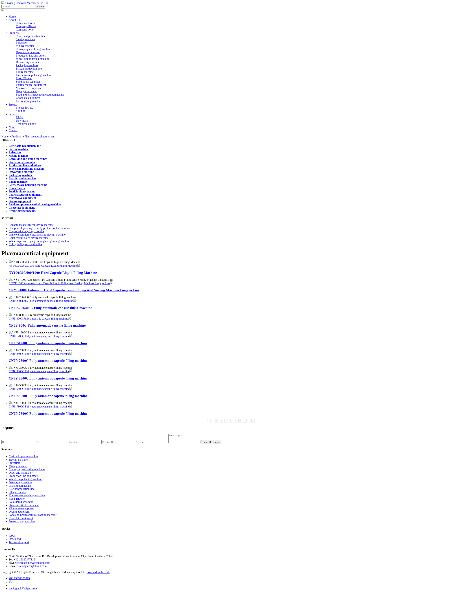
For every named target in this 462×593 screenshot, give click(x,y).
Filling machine (25, 71)
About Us (14, 19)
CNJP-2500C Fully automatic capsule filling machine (39, 353)
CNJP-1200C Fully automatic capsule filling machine (39, 336)
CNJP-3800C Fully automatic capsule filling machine (39, 371)
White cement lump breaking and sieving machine (37, 234)
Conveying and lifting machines (34, 49)
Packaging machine (27, 65)
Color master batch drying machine (29, 237)
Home (12, 16)
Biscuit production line (29, 68)
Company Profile (25, 23)
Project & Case (24, 107)
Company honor (25, 29)
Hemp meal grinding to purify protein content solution (39, 228)
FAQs (19, 117)
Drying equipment (26, 91)
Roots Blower (24, 78)
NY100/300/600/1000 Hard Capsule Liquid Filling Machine (43, 265)
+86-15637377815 (24, 559)
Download (22, 120)
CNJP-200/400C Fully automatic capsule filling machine (41, 300)
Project (13, 104)
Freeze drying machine (29, 101)
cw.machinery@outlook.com (33, 562)
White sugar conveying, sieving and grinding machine (39, 241)
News (12, 127)
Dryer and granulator (28, 52)
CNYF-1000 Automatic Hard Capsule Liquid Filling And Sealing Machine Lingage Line (59, 283)
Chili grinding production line (25, 244)
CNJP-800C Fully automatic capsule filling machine (38, 318)
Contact (13, 130)
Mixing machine (25, 45)
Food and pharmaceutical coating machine (40, 94)
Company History (26, 26)
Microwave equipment (29, 88)
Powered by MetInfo (98, 572)
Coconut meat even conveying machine (31, 224)
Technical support (26, 123)
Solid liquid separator (28, 81)
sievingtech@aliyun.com (32, 566)
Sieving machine (25, 39)
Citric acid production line (30, 36)
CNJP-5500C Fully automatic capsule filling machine (39, 388)
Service (13, 114)
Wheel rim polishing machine (32, 58)
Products (14, 32)
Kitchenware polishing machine (34, 75)
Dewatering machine (28, 62)
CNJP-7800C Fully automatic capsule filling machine (39, 406)
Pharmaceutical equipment (31, 84)
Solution (20, 110)
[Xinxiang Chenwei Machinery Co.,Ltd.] (25, 3)
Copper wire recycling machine (26, 231)
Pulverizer (21, 42)
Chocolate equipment (28, 97)
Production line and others (31, 55)
